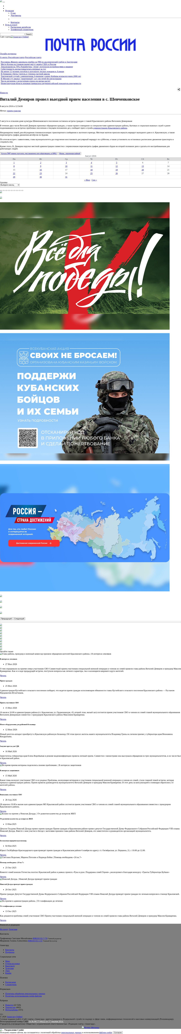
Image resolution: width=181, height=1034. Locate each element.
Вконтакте (10, 966)
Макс (7, 961)
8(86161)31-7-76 (40, 938)
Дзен (7, 971)
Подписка (9, 952)
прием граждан (14, 111)
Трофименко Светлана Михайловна (16, 938)
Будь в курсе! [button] (11, 25)
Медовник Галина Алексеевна (14, 941)
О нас (13, 13)
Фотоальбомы (11, 1010)
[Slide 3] (6, 190)
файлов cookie (105, 1032)
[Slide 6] (14, 190)
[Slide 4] (9, 190)
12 (117, 166)
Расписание (10, 982)
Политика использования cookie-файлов (23, 996)
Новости (4, 93)
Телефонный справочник (22, 29)
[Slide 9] (22, 190)
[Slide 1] (1, 190)
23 (41, 173)
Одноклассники (12, 963)
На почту (4, 929)
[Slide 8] (20, 190)
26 (117, 173)
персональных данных (71, 1032)
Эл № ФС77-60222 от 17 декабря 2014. (46, 1021)
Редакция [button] (9, 11)
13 (143, 166)
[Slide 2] (4, 190)
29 (14, 177)
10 (66, 166)
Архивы (3, 182)
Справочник (11, 984)
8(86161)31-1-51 (35, 941)
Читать (3, 675)
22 (14, 173)
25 (91, 173)
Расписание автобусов (21, 27)
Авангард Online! (15, 1017)
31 (66, 177)
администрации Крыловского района (110, 128)
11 (91, 166)
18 (91, 170)
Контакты (15, 22)
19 (117, 170)
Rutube (8, 973)
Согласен (118, 1033)
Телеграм (13, 929)
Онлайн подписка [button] (8, 54)
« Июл (87, 180)
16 (41, 170)
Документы (16, 15)
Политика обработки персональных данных (25, 993)
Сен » (94, 180)
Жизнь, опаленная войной (69, 153)
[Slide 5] (12, 190)
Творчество (10, 1007)
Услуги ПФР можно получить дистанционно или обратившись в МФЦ (29, 153)
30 (41, 177)
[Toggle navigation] (4, 2)
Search (29, 34)
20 (143, 170)
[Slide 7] (17, 190)
